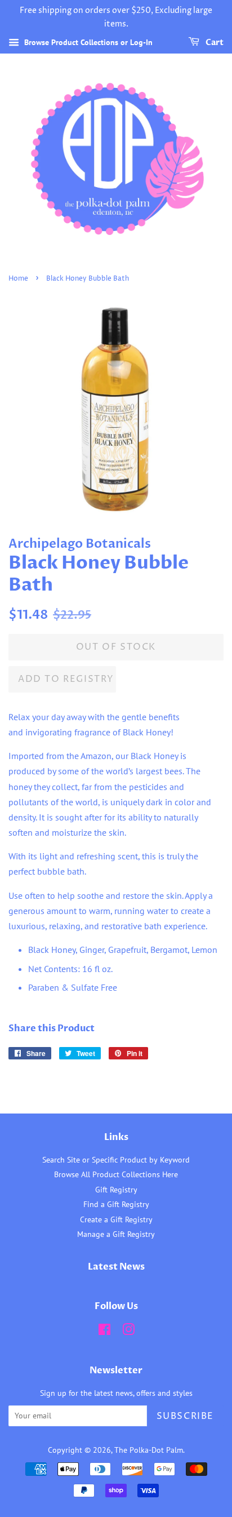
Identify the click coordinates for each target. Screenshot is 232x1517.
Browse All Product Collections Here (116, 1174)
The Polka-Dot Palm (148, 1450)
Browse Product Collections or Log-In (87, 42)
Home (18, 278)
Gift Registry (116, 1190)
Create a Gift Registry (116, 1219)
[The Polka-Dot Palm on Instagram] (128, 1332)
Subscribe (185, 1416)
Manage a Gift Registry (116, 1234)
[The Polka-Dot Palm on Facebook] (104, 1332)
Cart (214, 42)
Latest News (116, 1267)
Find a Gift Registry (116, 1204)
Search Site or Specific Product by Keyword (116, 1160)
